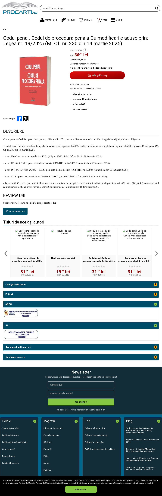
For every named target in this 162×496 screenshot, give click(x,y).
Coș (103, 19)
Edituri (46, 456)
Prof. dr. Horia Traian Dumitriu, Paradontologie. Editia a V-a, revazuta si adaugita (139, 430)
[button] (116, 19)
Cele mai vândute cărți (95, 428)
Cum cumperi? (8, 449)
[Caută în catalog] (156, 8)
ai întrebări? (78, 104)
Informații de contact (53, 428)
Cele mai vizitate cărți (94, 442)
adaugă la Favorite (81, 94)
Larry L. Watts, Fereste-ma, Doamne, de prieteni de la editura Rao (142, 459)
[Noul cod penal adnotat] (63, 241)
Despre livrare (8, 456)
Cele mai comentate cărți (96, 435)
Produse (71, 20)
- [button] (155, 304)
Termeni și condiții (10, 428)
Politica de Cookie (27, 482)
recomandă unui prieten (84, 99)
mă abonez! (81, 401)
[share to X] (25, 118)
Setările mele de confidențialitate (100, 449)
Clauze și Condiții (70, 482)
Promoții (47, 449)
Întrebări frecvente (10, 463)
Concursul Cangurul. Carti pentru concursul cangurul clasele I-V (140, 468)
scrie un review (79, 109)
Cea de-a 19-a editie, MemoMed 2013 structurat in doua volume (140, 450)
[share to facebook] (19, 118)
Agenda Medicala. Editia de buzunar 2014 (142, 440)
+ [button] (155, 284)
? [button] (85, 50)
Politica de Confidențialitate (48, 482)
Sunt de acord (81, 489)
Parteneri (47, 470)
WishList (88, 20)
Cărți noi (47, 442)
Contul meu (51, 20)
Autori (46, 463)
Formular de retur (51, 435)
